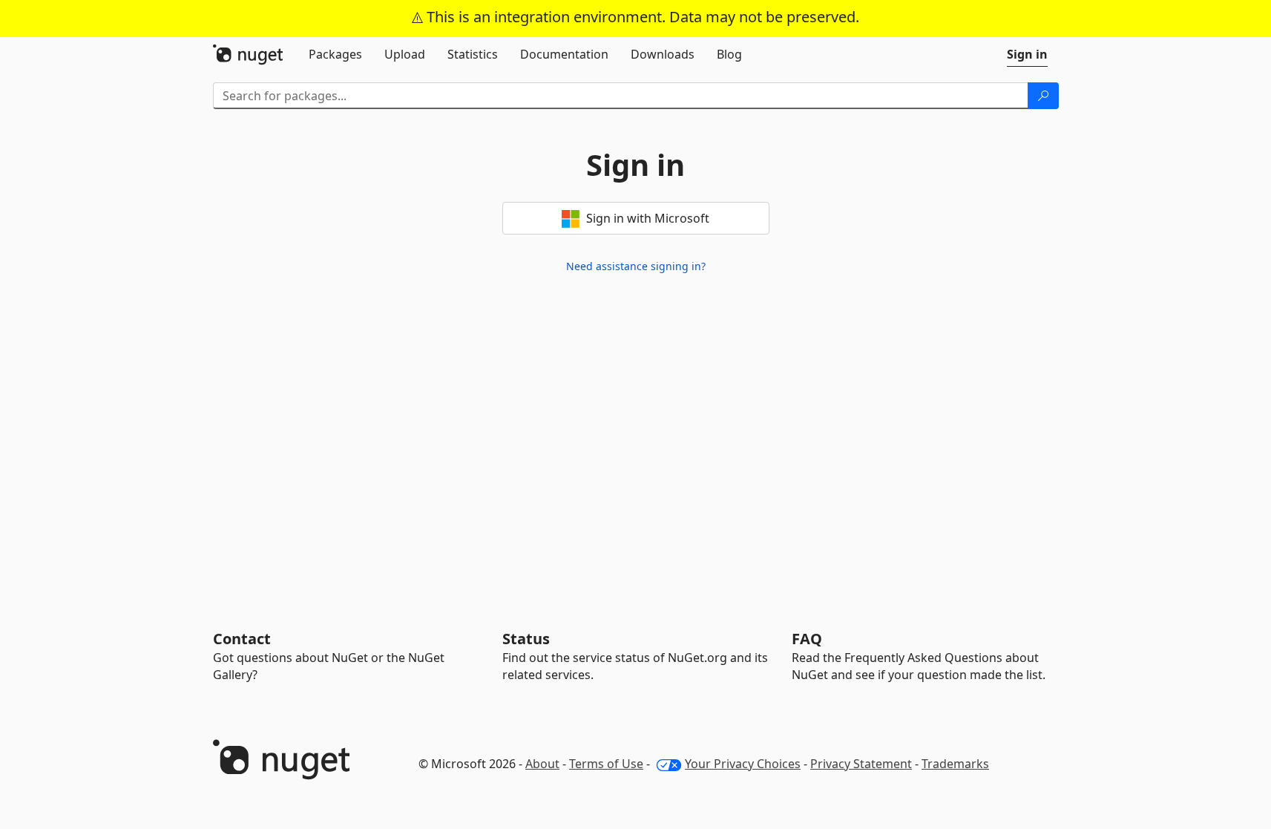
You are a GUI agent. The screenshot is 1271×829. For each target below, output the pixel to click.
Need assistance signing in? (636, 266)
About (542, 764)
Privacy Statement (861, 764)
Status (526, 639)
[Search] (1043, 95)
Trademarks (955, 764)
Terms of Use (606, 764)
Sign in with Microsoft (646, 218)
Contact (242, 639)
